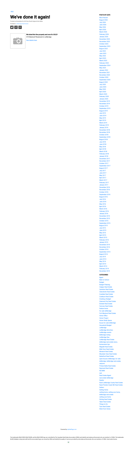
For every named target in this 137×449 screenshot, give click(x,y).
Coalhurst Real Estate (106, 296)
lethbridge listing (104, 335)
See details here (31, 40)
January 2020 (103, 99)
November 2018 (104, 132)
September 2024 (104, 65)
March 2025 (103, 60)
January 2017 (103, 185)
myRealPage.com (72, 429)
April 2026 (102, 29)
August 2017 (103, 168)
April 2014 (102, 264)
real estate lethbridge (106, 378)
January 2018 (103, 156)
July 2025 (102, 51)
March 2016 (103, 209)
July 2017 (102, 170)
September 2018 (104, 137)
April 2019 (102, 120)
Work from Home (104, 409)
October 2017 (103, 163)
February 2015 (104, 240)
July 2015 (102, 228)
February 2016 (104, 211)
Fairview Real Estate (106, 306)
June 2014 (102, 259)
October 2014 (103, 249)
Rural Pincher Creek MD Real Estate (111, 385)
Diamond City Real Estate (107, 301)
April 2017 (102, 178)
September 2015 (104, 223)
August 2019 (103, 111)
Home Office (103, 316)
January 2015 (103, 242)
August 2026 (103, 20)
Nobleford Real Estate (106, 356)
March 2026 (103, 32)
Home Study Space (105, 320)
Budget (101, 282)
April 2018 (102, 149)
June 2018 (102, 144)
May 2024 (102, 68)
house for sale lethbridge (107, 323)
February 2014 (104, 268)
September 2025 (104, 46)
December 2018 (104, 130)
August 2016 (103, 197)
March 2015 (103, 237)
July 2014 (102, 257)
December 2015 (104, 216)
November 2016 (104, 190)
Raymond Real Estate (106, 368)
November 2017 (104, 161)
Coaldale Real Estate (106, 294)
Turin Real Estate (104, 406)
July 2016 (102, 199)
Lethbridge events (105, 332)
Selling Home (103, 390)
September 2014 (104, 252)
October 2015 (103, 221)
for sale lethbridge (105, 311)
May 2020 (102, 89)
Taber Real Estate (105, 402)
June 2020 (102, 87)
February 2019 (104, 125)
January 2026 (103, 37)
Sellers (101, 387)
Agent (101, 277)
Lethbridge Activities (106, 330)
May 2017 (102, 175)
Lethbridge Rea (104, 337)
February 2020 (104, 96)
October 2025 (103, 44)
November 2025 (104, 41)
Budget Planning (104, 285)
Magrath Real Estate (105, 347)
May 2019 (102, 118)
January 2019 (103, 127)
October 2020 (103, 77)
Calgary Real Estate (105, 287)
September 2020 (104, 80)
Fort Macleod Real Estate (107, 313)
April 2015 (102, 235)
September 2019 (104, 108)
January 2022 (103, 70)
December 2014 (104, 245)
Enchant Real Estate (105, 304)
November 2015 (104, 218)
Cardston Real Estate (106, 289)
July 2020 (102, 84)
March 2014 (103, 266)
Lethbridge (102, 328)
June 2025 (102, 53)
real (100, 373)
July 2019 (102, 113)
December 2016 (104, 187)
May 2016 (102, 204)
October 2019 (103, 106)
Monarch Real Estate (106, 351)
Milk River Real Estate (106, 349)
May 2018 (102, 147)
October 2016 (103, 192)
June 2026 (102, 25)
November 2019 (104, 104)
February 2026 (104, 34)
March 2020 (103, 94)
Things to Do (103, 404)
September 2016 (104, 194)
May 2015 (102, 233)
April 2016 (102, 206)
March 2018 (103, 151)
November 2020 (104, 75)
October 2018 (103, 135)
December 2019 (104, 101)
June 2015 (102, 230)
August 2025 (103, 49)
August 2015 (103, 225)
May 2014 (102, 261)
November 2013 (104, 271)
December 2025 (104, 39)
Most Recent (103, 17)
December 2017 (104, 159)
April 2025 (102, 58)
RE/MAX (102, 371)
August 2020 (103, 82)
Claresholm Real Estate (107, 292)
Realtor (101, 380)
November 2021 (104, 72)
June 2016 (102, 202)
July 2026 (102, 22)
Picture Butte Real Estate (107, 366)
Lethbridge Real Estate (22, 23)
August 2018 (103, 139)
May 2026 (102, 27)
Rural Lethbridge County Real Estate (111, 383)
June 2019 (102, 115)
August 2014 (103, 254)
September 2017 (104, 166)
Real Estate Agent (105, 375)
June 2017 (102, 173)
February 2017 (104, 182)
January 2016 (103, 213)
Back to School (104, 280)
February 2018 (104, 154)
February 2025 (104, 63)
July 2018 (102, 142)
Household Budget (105, 325)
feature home (103, 308)
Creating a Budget (105, 299)
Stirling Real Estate (105, 399)
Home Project (103, 318)
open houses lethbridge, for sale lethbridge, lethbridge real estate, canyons (110, 361)
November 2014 (104, 247)
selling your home (105, 397)
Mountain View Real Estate (108, 354)
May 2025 (102, 56)
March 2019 (103, 123)
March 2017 (103, 180)
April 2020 (102, 92)
